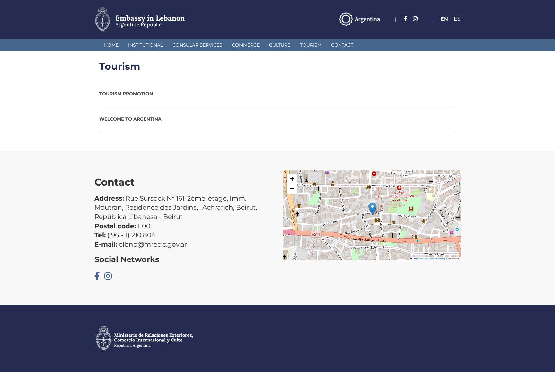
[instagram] (415, 19)
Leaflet (420, 258)
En (444, 19)
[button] (372, 208)
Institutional (145, 45)
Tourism (311, 45)
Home (111, 45)
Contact (342, 45)
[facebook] (405, 19)
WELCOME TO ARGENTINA (130, 119)
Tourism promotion (126, 93)
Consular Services (197, 45)
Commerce (246, 45)
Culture (279, 45)
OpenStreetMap (437, 258)
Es (457, 19)
